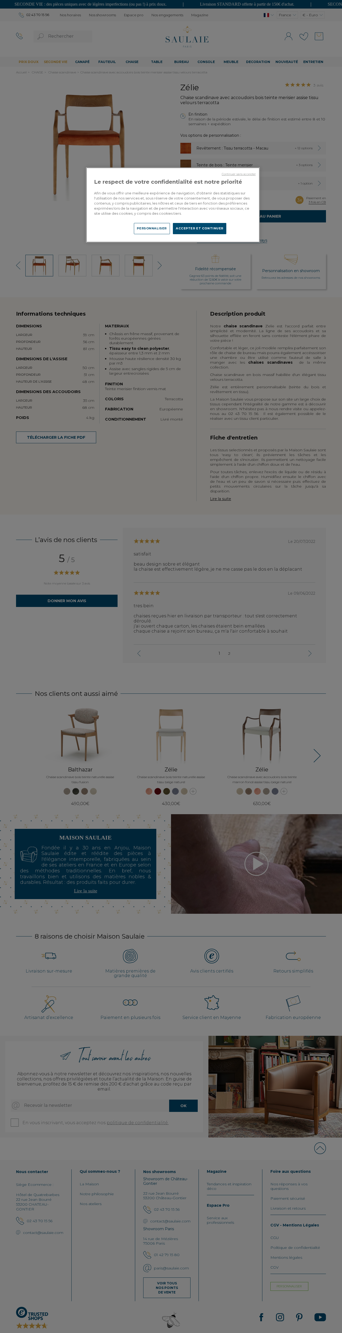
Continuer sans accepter (239, 174)
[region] (173, 204)
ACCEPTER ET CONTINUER (199, 228)
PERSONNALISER (151, 228)
